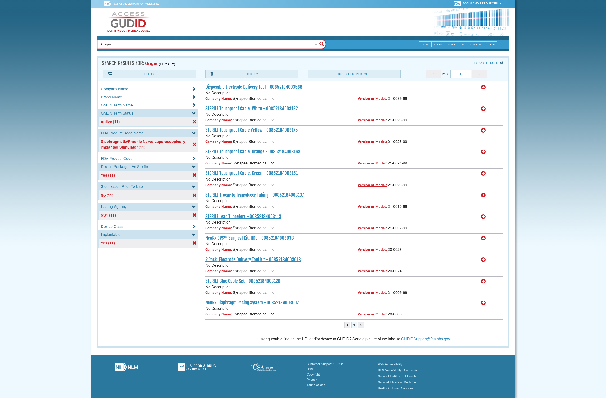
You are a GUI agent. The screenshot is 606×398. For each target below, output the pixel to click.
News (451, 44)
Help (491, 44)
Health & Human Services (395, 388)
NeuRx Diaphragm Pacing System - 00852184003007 (252, 302)
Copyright (313, 374)
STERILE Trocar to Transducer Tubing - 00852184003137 (254, 195)
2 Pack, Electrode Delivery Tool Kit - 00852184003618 (253, 259)
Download (476, 44)
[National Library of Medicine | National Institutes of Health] (126, 368)
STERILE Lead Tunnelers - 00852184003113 (243, 216)
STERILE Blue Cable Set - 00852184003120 (242, 281)
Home (425, 44)
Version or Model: (372, 98)
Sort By (252, 74)
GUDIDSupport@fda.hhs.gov (425, 338)
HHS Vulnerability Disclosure (397, 370)
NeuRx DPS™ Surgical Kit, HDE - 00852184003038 (249, 238)
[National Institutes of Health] (108, 3)
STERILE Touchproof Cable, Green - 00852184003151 (251, 173)
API (462, 44)
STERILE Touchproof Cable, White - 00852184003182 (251, 108)
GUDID (128, 22)
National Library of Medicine (136, 3)
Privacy (312, 379)
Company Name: (218, 98)
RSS (310, 369)
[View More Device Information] (483, 87)
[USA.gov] (267, 368)
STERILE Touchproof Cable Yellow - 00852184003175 (251, 130)
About (438, 44)
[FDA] (457, 3)
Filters (149, 74)
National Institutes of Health (397, 376)
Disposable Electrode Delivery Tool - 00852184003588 (253, 87)
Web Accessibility (390, 364)
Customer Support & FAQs (325, 364)
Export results (486, 63)
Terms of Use (316, 384)
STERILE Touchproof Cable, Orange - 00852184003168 (252, 152)
